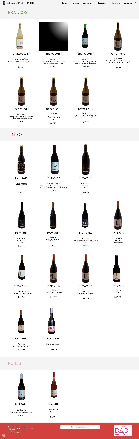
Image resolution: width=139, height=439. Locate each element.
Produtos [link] (102, 3)
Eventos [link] (76, 3)
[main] (69, 12)
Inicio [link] (64, 3)
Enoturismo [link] (87, 3)
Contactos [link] (128, 3)
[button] (136, 3)
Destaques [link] (116, 3)
